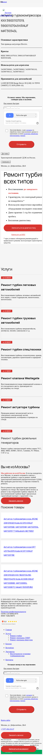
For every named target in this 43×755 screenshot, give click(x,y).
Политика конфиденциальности (13, 612)
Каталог (9, 644)
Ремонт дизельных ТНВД (20, 638)
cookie (13, 739)
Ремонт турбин (16, 636)
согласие (29, 130)
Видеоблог (10, 648)
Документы (10, 652)
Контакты (9, 660)
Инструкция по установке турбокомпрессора (20, 655)
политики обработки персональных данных (24, 134)
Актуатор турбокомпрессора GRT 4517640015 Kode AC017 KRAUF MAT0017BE (20, 551)
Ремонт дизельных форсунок (21, 640)
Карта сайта (5, 720)
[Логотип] (7, 13)
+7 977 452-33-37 (7, 729)
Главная (9, 630)
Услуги (8, 634)
